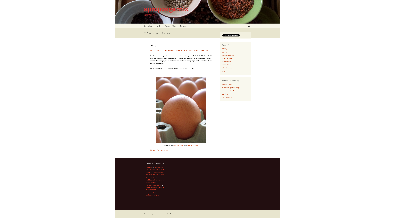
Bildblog (224, 49)
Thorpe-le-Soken (170, 26)
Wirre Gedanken (227, 68)
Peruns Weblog (227, 65)
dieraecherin (178, 145)
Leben (172, 50)
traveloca (225, 94)
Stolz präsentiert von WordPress (164, 214)
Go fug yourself (227, 58)
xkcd (223, 71)
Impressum (183, 26)
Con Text (224, 52)
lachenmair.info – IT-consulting (231, 91)
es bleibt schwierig (228, 55)
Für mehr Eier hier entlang (159, 150)
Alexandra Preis (227, 84)
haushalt (190, 50)
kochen (196, 50)
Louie (158, 26)
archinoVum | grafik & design (231, 88)
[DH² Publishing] (227, 97)
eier (179, 50)
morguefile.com (192, 145)
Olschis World (226, 61)
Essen (168, 50)
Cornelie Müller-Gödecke (153, 178)
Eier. (155, 46)
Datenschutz (148, 26)
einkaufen (184, 50)
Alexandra (205, 50)
